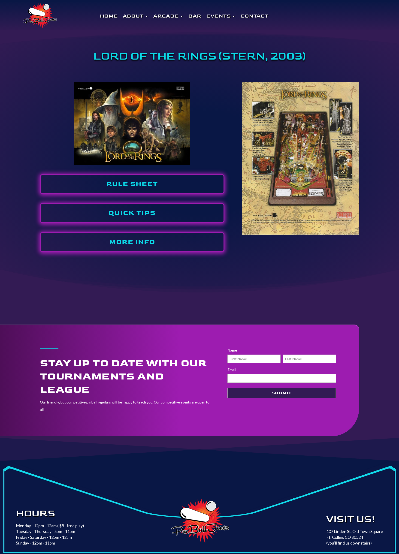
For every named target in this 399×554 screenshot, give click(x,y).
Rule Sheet (132, 184)
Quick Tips (132, 213)
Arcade (166, 16)
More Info (132, 242)
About (133, 16)
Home (109, 16)
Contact (255, 16)
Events (218, 16)
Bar (194, 16)
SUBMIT (282, 393)
